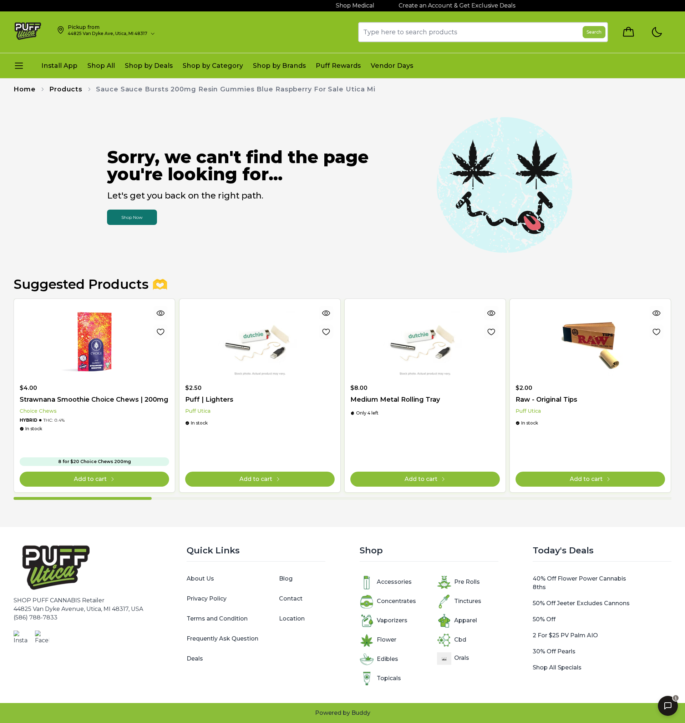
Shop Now (132, 217)
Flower (386, 639)
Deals (195, 658)
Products (65, 89)
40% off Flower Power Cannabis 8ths (579, 583)
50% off (544, 619)
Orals (461, 657)
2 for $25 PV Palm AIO (565, 635)
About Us (200, 578)
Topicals (389, 678)
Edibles (387, 659)
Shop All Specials (557, 667)
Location (292, 618)
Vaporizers (392, 620)
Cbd (460, 639)
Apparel (465, 620)
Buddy (360, 712)
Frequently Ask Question (222, 638)
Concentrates (396, 601)
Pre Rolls (467, 581)
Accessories (394, 581)
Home (25, 89)
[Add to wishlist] (161, 332)
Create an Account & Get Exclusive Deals (447, 5)
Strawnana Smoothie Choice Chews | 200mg (94, 399)
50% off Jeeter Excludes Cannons (581, 603)
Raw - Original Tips (546, 399)
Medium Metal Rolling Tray (395, 399)
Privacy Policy (207, 598)
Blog (286, 578)
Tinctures (467, 601)
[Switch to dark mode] (656, 32)
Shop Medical (345, 5)
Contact (291, 598)
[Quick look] (161, 313)
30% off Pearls (554, 651)
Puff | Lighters (209, 399)
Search (594, 32)
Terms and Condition (217, 618)
